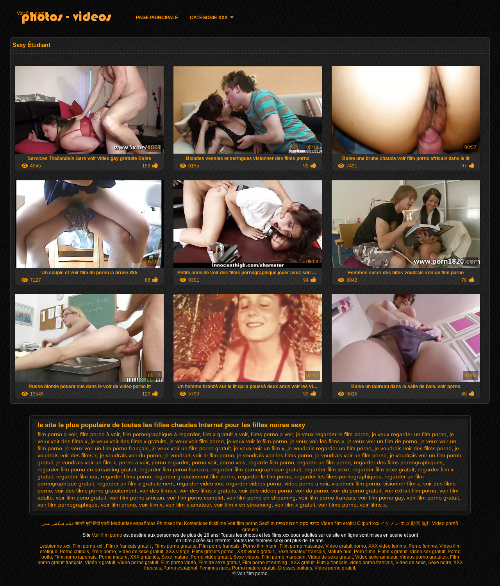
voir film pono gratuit (81, 497)
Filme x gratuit (392, 551)
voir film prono (118, 505)
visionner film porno (356, 483)
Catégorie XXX (209, 17)
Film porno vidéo (178, 562)
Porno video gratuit (211, 557)
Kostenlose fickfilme (205, 523)
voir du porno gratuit (356, 490)
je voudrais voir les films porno (274, 455)
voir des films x (157, 490)
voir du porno (311, 490)
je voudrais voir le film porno (199, 455)
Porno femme (423, 546)
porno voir (204, 462)
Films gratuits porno (213, 551)
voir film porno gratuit (433, 497)
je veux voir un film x (259, 448)
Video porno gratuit (138, 562)
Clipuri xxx (368, 523)
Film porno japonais (75, 557)
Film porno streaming (265, 562)
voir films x (373, 505)
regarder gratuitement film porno (194, 476)
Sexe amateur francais (301, 551)
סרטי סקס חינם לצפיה (298, 523)
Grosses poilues (295, 568)
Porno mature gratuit (253, 568)
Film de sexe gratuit (219, 562)
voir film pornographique (68, 505)
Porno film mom (260, 546)
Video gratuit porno (345, 546)
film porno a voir (57, 434)
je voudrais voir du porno (130, 455)
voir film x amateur (188, 505)
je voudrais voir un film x (86, 462)
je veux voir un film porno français (106, 448)
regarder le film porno (264, 476)
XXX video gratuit (256, 551)
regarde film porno (271, 462)
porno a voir (133, 462)
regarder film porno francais (173, 469)
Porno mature (113, 557)
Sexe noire (439, 562)
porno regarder (170, 462)
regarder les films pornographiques (338, 476)
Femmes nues (215, 568)
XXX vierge (177, 551)
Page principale (157, 17)
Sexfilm (267, 523)
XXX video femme (387, 546)
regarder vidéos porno (253, 483)
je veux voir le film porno (257, 441)
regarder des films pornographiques (398, 462)
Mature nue (339, 551)
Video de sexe (410, 562)
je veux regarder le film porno (332, 434)
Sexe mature (174, 557)
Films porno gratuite (175, 546)
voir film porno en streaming (261, 497)
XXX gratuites (144, 557)
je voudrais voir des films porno (413, 448)
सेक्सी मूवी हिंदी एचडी (92, 523)
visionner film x (401, 483)
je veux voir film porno (197, 441)
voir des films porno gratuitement (95, 490)
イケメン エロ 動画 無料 (405, 523)
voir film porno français (327, 497)
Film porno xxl (88, 546)
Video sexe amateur (376, 557)
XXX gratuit (302, 562)
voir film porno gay (381, 497)
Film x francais (332, 562)
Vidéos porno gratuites (424, 557)
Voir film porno (32, 13)
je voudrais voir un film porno (351, 455)
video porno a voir (306, 483)
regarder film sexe (326, 469)
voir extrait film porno (410, 490)
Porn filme (364, 551)
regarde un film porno (324, 462)
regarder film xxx (77, 476)
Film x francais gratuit (129, 546)
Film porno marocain (283, 557)
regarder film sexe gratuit (383, 469)
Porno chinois (74, 551)
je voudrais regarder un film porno (329, 448)
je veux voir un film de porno (382, 441)
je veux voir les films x (317, 441)
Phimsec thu (170, 523)
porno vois (232, 462)
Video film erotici (338, 523)
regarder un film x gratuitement (135, 483)
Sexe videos (246, 557)
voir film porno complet (195, 497)
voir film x (150, 505)
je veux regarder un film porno (409, 434)
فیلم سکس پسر (58, 523)
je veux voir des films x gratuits (128, 441)
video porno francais (371, 562)
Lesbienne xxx (54, 546)
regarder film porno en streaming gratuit (87, 469)
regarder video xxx (200, 483)
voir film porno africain (136, 497)
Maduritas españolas (133, 523)
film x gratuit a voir (225, 434)
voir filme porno (337, 505)
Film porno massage (301, 546)
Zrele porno (103, 551)
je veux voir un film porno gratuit (191, 448)
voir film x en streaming (242, 505)
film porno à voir (100, 434)
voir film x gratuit (295, 505)
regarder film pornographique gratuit (256, 469)
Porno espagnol (180, 568)
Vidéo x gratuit (100, 562)
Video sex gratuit (427, 551)
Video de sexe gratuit (140, 551)
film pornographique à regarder (161, 434)
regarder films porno (126, 476)
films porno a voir (272, 434)
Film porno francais (220, 546)
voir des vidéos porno (265, 490)
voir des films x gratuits (207, 490)
